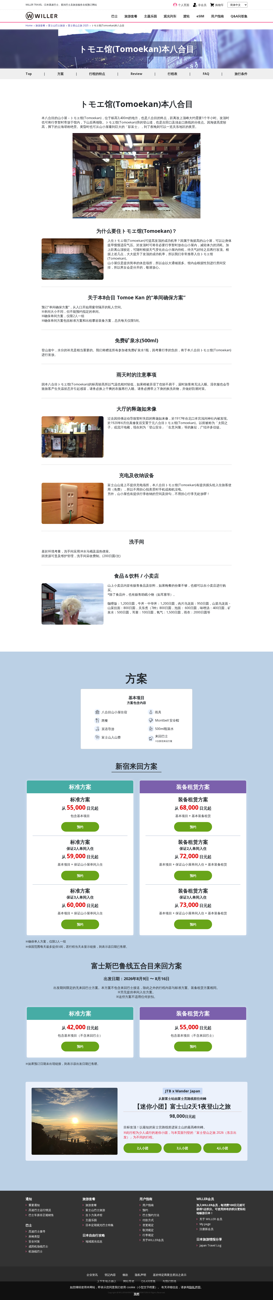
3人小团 (182, 1148)
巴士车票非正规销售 (41, 1215)
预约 (80, 827)
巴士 (114, 16)
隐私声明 (140, 1275)
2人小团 (142, 1148)
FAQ (206, 74)
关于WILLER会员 (153, 1240)
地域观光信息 (94, 1241)
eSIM (200, 16)
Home (29, 25)
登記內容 (110, 1275)
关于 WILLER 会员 (210, 1219)
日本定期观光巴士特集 (100, 1225)
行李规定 (148, 1235)
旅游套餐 (131, 16)
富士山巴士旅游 (56, 25)
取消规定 (148, 1230)
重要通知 (34, 1205)
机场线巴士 (36, 1251)
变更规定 (148, 1225)
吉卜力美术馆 (94, 1215)
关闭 (136, 1294)
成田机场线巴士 (38, 1246)
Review (136, 74)
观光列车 (170, 16)
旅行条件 (241, 74)
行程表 (172, 74)
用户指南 (217, 16)
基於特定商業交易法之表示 (169, 1275)
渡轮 (186, 16)
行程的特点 (97, 74)
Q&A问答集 (239, 16)
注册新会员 (206, 1229)
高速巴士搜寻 (37, 1231)
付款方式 (148, 1220)
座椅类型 (34, 1236)
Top (29, 74)
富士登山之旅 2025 (78, 25)
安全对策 (34, 1241)
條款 (125, 1275)
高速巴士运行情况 (40, 1210)
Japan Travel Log (210, 1245)
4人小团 (222, 1148)
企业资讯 (92, 1275)
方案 (60, 74)
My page (205, 1224)
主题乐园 (150, 16)
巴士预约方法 (150, 1215)
